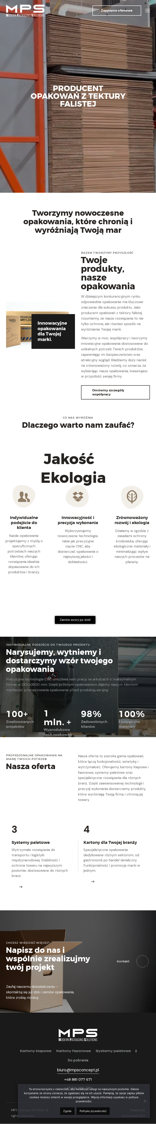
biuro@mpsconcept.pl (78, 1070)
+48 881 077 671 (78, 1079)
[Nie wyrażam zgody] (145, 1101)
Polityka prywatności (93, 1111)
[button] (147, 10)
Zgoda (67, 1111)
